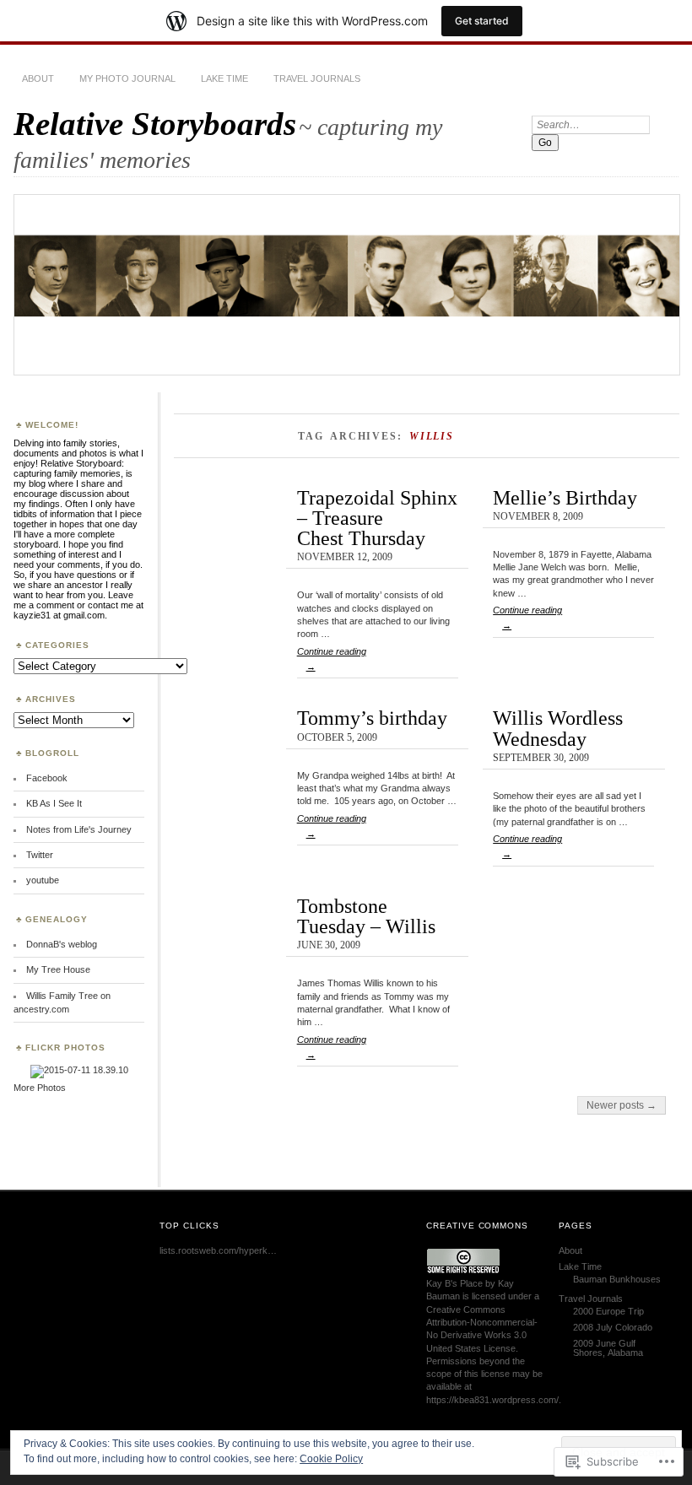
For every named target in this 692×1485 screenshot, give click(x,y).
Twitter (39, 855)
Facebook (47, 778)
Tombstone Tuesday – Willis (366, 915)
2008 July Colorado (612, 1327)
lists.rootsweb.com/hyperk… (218, 1250)
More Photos (40, 1088)
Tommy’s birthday (372, 717)
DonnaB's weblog (61, 944)
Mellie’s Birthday (565, 497)
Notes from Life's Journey (79, 829)
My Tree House (58, 969)
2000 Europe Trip (608, 1311)
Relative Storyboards (155, 123)
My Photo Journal (127, 78)
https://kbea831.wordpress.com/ (492, 1400)
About (38, 78)
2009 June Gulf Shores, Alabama (608, 1348)
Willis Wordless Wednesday (558, 727)
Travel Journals (316, 78)
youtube (42, 880)
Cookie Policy (331, 1459)
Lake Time (224, 78)
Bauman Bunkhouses (617, 1279)
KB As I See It (54, 803)
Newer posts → (622, 1105)
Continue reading (331, 659)
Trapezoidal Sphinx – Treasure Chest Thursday (377, 518)
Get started (482, 20)
